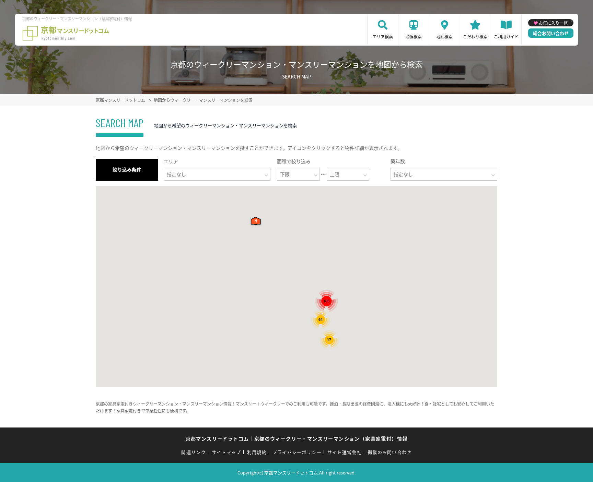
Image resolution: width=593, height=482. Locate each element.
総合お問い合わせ (551, 33)
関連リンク (193, 452)
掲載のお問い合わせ (390, 452)
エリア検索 (382, 36)
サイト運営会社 (344, 452)
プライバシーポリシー (297, 452)
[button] (257, 223)
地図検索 (444, 36)
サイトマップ (226, 452)
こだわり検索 (475, 36)
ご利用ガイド (506, 36)
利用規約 (257, 452)
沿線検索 (413, 36)
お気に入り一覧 (553, 23)
